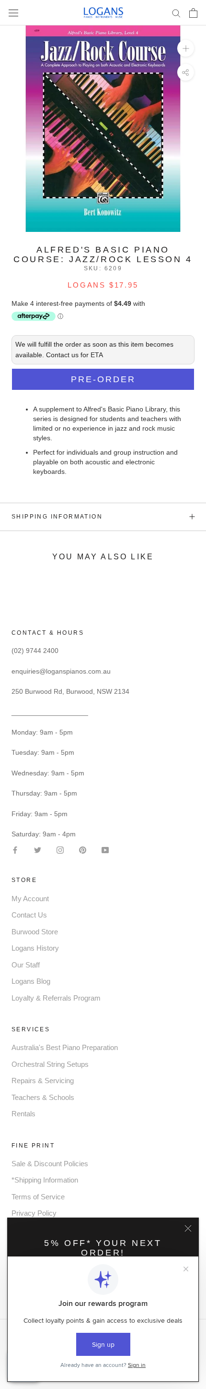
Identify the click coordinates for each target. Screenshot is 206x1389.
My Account (30, 898)
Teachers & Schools (42, 1097)
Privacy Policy (34, 1213)
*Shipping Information (44, 1180)
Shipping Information (57, 516)
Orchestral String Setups (50, 1064)
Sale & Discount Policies (49, 1164)
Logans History (35, 948)
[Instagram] (60, 849)
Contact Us (29, 915)
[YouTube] (105, 849)
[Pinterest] (82, 849)
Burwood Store (34, 932)
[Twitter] (37, 849)
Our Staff (25, 965)
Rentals (23, 1114)
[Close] (188, 1228)
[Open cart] (193, 13)
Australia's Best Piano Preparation (64, 1047)
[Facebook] (15, 849)
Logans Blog (30, 981)
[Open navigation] (13, 12)
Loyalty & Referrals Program (56, 998)
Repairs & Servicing (42, 1080)
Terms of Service (38, 1197)
